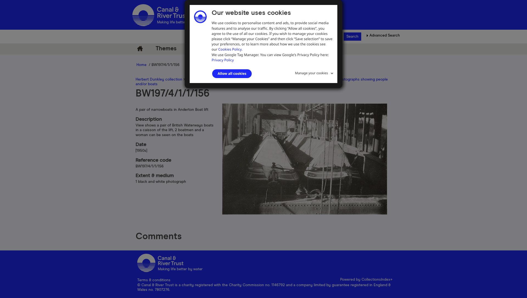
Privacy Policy (223, 59)
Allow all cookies (232, 73)
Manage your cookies (311, 73)
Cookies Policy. (230, 49)
